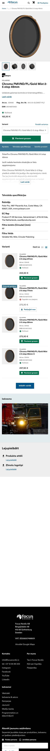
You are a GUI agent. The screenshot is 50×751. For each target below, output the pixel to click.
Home (4, 8)
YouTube (5, 675)
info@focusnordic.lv (10, 660)
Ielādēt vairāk (25, 386)
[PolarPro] (6, 75)
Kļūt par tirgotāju (34, 664)
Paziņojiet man (30, 309)
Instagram (6, 668)
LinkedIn (5, 679)
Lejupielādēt (11, 460)
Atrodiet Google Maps (25, 644)
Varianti (5, 124)
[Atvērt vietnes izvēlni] (5, 3)
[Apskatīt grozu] (33, 3)
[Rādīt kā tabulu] (42, 247)
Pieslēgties (44, 3)
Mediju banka (8, 709)
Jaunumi (5, 705)
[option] (6, 66)
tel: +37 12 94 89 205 (11, 664)
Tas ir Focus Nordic (35, 660)
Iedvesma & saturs (10, 697)
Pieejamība (32, 668)
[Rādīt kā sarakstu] (46, 247)
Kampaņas (6, 701)
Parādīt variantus (41, 124)
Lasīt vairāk (7, 97)
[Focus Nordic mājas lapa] (12, 3)
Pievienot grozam (23, 139)
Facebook (6, 672)
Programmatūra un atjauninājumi (10, 714)
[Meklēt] (28, 3)
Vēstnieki (6, 693)
